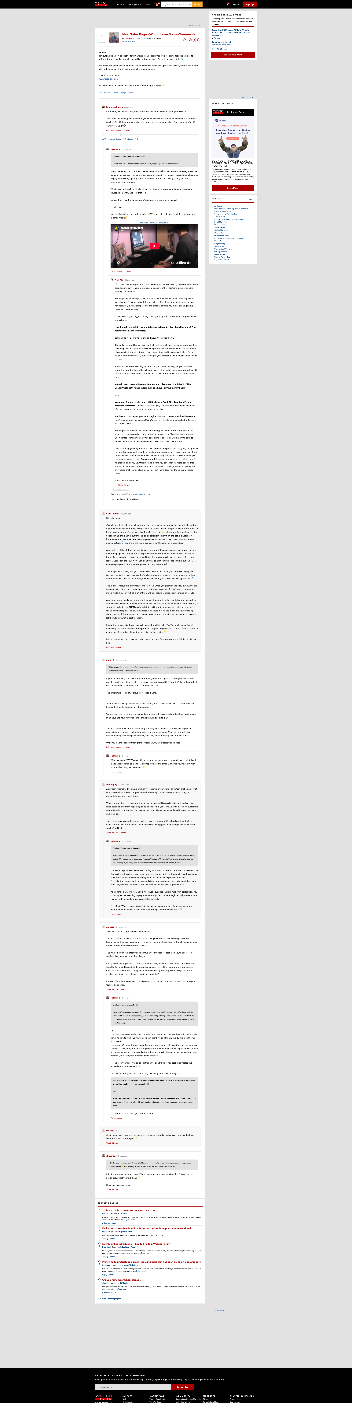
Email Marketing (221, 222)
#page (123, 93)
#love (115, 93)
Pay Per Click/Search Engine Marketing (230, 219)
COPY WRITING (129, 41)
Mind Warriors (220, 241)
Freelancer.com (236, 1399)
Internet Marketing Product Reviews (229, 238)
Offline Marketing (221, 230)
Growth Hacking (221, 224)
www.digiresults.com (140, 493)
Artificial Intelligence (222, 211)
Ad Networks (219, 216)
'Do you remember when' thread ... (122, 1279)
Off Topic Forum (220, 251)
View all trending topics (109, 1298)
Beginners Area (125, 1231)
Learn (148, 4)
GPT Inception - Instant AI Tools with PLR (120, 139)
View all (250, 199)
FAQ (124, 1399)
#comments (105, 93)
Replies (106, 1223)
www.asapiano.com (108, 78)
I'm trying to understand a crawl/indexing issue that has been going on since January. (151, 1261)
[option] (233, 150)
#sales (131, 93)
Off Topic (123, 1213)
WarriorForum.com (222, 44)
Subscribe (142, 41)
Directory (207, 1399)
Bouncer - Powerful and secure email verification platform (232, 163)
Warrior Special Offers (158, 1399)
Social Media (219, 227)
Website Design (220, 246)
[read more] (130, 1219)
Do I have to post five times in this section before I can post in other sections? (146, 1228)
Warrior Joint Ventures (223, 249)
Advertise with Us (194, 26)
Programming (219, 243)
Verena (217, 38)
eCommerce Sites (221, 235)
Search (197, 4)
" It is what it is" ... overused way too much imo (129, 1210)
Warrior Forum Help (222, 257)
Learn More (232, 187)
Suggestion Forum (221, 259)
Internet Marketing (130, 1265)
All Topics (218, 206)
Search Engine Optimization (225, 214)
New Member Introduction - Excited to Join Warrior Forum (136, 1243)
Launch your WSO (233, 54)
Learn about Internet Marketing (189, 1399)
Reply (105, 1238)
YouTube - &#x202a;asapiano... (154, 222)
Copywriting (219, 233)
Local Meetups (220, 254)
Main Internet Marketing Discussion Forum (231, 208)
